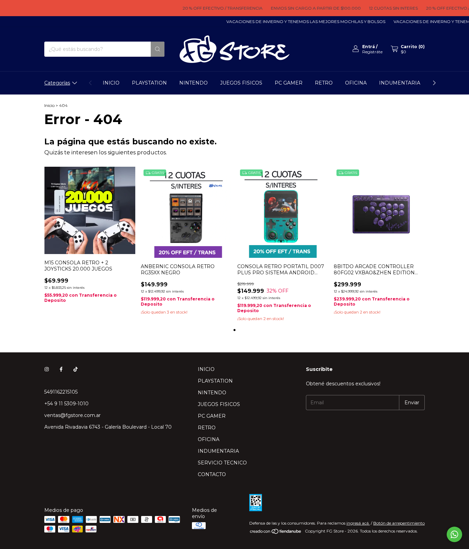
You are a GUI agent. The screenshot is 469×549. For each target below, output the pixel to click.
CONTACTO (212, 474)
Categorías (57, 83)
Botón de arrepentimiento (399, 523)
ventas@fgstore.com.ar (72, 415)
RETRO (324, 83)
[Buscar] (157, 49)
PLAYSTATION (149, 83)
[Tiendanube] (275, 532)
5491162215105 (61, 392)
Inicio (49, 105)
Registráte (372, 51)
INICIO (111, 83)
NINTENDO (193, 83)
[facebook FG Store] (61, 369)
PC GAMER (288, 83)
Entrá (368, 46)
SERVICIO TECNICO (222, 463)
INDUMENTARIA (399, 83)
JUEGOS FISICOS (241, 83)
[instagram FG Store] (46, 369)
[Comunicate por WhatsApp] (454, 534)
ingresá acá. (358, 523)
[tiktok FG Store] (75, 369)
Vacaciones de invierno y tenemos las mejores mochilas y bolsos (299, 21)
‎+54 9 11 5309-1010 (66, 403)
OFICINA (356, 83)
